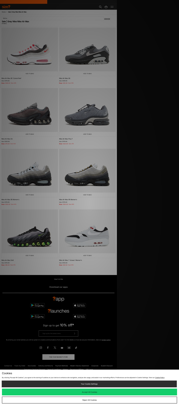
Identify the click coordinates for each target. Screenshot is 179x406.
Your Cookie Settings (89, 384)
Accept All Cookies (89, 392)
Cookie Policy (160, 377)
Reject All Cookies (89, 400)
